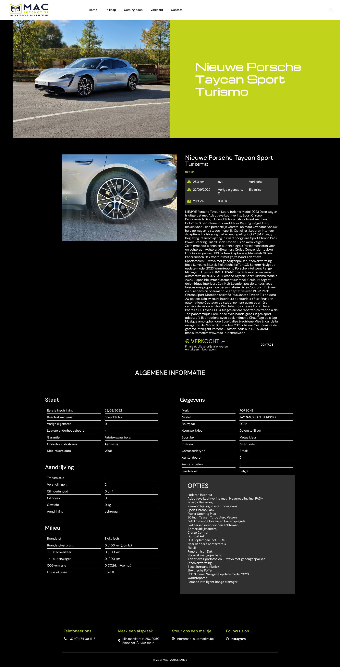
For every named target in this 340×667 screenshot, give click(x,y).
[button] (331, 10)
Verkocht (157, 10)
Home (93, 10)
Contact (176, 10)
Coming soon (133, 10)
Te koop (110, 10)
